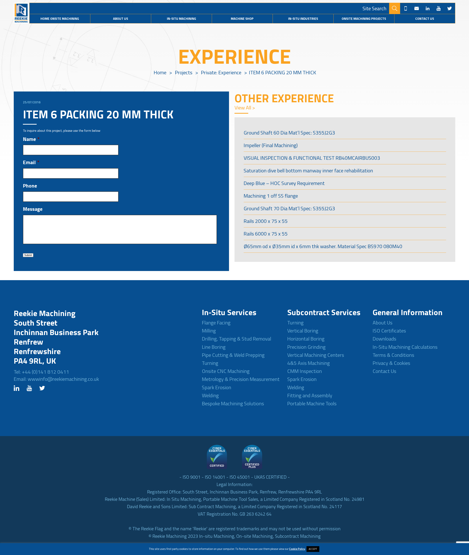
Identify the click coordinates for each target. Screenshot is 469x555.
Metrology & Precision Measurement (241, 379)
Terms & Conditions (393, 355)
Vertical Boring (302, 331)
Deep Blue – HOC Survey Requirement (284, 183)
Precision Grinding (306, 347)
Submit (28, 255)
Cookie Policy (297, 548)
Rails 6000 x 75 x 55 (266, 234)
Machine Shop (242, 18)
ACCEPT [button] (313, 549)
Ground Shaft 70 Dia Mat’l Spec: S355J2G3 (289, 208)
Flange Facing (216, 322)
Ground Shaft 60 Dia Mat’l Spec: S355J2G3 (289, 133)
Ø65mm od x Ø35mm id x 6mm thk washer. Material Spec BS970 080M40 (323, 246)
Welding (210, 395)
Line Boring (214, 347)
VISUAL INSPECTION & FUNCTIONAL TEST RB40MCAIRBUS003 (312, 158)
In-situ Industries (303, 18)
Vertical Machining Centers (315, 355)
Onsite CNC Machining (226, 371)
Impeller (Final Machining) (271, 145)
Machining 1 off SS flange (271, 196)
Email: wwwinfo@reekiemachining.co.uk (56, 378)
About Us (120, 18)
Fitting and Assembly (309, 395)
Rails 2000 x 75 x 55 (266, 221)
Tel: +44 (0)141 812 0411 (41, 371)
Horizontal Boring (305, 339)
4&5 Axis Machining (308, 363)
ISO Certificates (389, 331)
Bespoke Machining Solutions (233, 403)
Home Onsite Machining (59, 18)
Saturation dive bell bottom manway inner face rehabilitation (308, 170)
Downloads (384, 339)
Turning (210, 363)
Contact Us (424, 18)
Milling (209, 331)
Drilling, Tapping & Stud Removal (236, 339)
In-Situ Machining (181, 18)
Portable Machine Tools (312, 403)
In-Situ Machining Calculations (405, 347)
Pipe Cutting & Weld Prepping (233, 355)
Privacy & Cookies (391, 363)
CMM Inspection (304, 371)
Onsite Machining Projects (364, 18)
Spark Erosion (216, 387)
